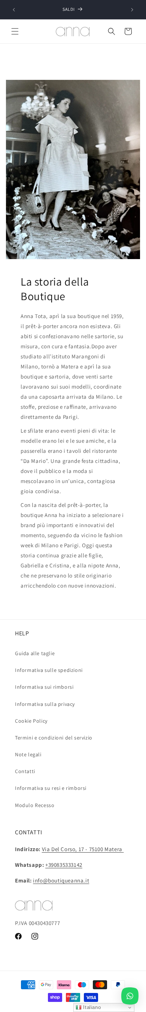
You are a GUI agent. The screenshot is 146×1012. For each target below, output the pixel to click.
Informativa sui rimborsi (44, 687)
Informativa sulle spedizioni (49, 670)
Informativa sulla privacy (45, 704)
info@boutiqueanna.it (61, 880)
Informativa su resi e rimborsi (50, 788)
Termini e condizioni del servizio (53, 737)
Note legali (28, 754)
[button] (15, 31)
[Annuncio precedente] (14, 9)
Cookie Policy (31, 720)
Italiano (91, 1007)
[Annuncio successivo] (132, 9)
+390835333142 (63, 864)
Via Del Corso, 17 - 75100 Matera (82, 849)
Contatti (25, 771)
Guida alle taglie (35, 653)
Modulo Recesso (34, 805)
